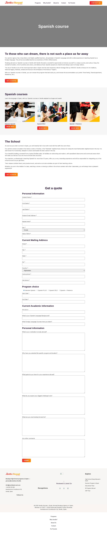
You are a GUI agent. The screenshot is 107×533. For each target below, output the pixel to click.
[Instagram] (11, 499)
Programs (38, 3)
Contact (63, 3)
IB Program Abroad (90, 488)
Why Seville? (47, 3)
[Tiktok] (29, 499)
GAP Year (87, 490)
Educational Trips (89, 485)
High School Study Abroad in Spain (92, 479)
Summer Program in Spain (92, 483)
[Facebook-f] (20, 499)
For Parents (71, 3)
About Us (56, 3)
